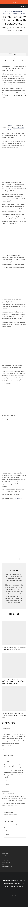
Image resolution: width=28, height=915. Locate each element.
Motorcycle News (17, 11)
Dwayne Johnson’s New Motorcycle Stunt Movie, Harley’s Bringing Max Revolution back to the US (13, 681)
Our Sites (4, 858)
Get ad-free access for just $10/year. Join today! (14, 2)
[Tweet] (9, 61)
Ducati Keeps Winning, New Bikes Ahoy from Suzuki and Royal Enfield (14, 648)
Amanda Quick (8, 11)
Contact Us (4, 855)
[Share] (5, 61)
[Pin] (13, 61)
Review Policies (6, 862)
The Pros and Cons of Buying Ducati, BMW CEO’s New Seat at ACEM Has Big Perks (14, 715)
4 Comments (16, 13)
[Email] (22, 61)
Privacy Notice (5, 860)
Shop (3, 864)
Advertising (5, 853)
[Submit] (18, 61)
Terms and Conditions (7, 866)
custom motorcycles (13, 558)
